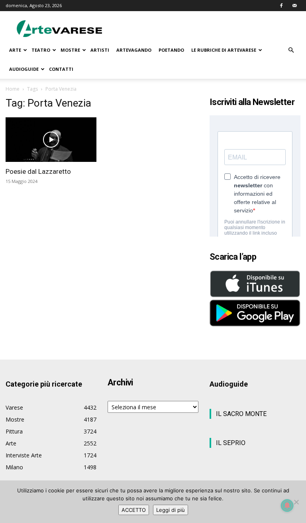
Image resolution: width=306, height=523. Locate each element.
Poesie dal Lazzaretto (38, 171)
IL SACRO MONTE (241, 414)
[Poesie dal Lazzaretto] (51, 139)
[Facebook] (281, 5)
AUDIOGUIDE (24, 69)
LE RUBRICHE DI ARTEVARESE (223, 50)
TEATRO (40, 50)
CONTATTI (61, 69)
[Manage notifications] (287, 505)
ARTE (15, 50)
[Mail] (294, 5)
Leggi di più (170, 510)
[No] (296, 502)
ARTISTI (99, 50)
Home (13, 89)
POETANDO (171, 50)
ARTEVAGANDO (133, 50)
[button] (290, 50)
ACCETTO (134, 510)
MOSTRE (70, 50)
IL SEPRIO (230, 443)
